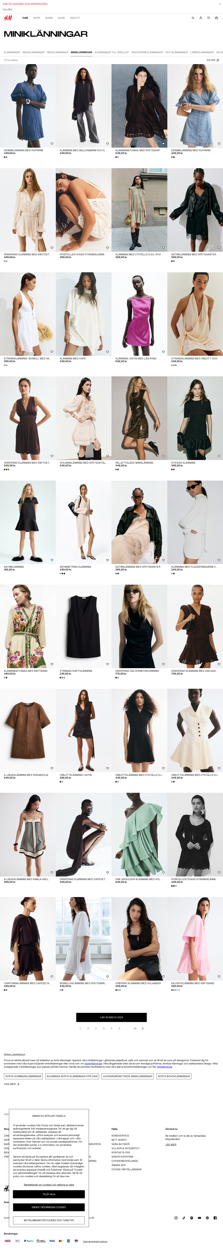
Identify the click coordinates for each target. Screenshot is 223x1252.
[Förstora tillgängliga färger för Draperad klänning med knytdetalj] (7, 469)
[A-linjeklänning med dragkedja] (28, 730)
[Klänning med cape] (84, 314)
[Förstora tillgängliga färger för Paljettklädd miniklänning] (117, 469)
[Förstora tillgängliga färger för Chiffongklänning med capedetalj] (6, 990)
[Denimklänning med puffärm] (28, 106)
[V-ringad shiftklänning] (84, 626)
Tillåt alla (48, 1194)
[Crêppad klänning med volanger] (139, 939)
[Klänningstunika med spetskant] (139, 106)
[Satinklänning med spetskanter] (139, 522)
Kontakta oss (121, 1152)
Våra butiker (120, 1144)
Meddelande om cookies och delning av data (49, 1184)
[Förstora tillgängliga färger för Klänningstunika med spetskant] (117, 157)
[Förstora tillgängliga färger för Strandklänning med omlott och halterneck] (174, 365)
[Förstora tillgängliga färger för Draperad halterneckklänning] (117, 678)
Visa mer (10, 1084)
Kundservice (120, 1135)
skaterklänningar (93, 1063)
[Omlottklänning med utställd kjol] (139, 730)
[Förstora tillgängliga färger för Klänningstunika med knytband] (6, 678)
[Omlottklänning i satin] (84, 730)
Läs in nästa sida (111, 1017)
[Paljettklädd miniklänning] (139, 418)
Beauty (75, 17)
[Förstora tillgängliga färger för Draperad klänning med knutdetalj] (6, 261)
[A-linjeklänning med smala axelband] (28, 834)
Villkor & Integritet (126, 1148)
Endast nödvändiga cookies (49, 1207)
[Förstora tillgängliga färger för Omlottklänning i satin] (62, 782)
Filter (211, 60)
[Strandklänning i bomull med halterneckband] (28, 314)
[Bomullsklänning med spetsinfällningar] (84, 939)
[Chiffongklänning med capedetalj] (28, 939)
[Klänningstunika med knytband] (28, 626)
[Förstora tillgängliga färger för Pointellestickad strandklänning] (174, 886)
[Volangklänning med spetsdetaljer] (84, 418)
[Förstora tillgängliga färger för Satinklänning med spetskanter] (173, 261)
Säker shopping (122, 1156)
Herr (36, 17)
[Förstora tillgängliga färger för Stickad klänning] (173, 469)
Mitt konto (119, 1139)
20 (135, 1028)
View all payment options (95, 1241)
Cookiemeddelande (125, 1161)
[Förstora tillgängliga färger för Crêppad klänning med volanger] (118, 990)
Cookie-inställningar (126, 1169)
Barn (48, 17)
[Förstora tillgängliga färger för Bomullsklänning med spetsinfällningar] (62, 990)
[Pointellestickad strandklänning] (84, 210)
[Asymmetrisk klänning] (84, 522)
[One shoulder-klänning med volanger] (139, 834)
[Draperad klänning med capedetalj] (84, 834)
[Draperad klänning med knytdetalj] (28, 418)
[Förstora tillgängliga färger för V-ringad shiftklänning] (63, 678)
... (127, 1028)
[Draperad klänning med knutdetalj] (28, 210)
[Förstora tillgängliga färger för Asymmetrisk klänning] (63, 574)
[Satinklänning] (28, 522)
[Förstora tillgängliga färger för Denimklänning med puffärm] (6, 157)
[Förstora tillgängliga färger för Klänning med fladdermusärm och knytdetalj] (173, 574)
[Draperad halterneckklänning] (139, 626)
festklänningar (164, 1066)
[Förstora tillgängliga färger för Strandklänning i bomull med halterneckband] (6, 365)
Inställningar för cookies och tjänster (49, 1220)
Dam (25, 17)
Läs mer (170, 1144)
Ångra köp (119, 1165)
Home (61, 17)
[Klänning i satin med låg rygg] (139, 314)
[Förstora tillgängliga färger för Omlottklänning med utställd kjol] (117, 782)
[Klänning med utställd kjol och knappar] (139, 210)
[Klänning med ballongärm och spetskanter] (84, 106)
